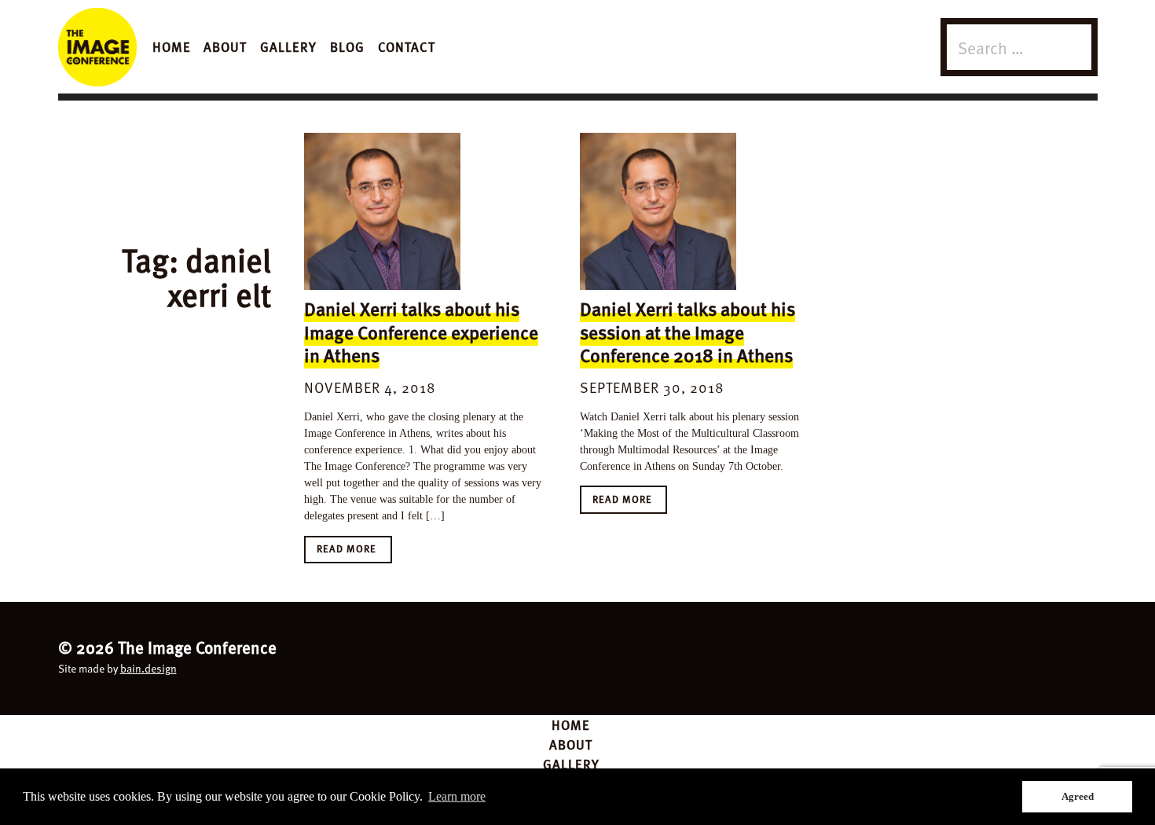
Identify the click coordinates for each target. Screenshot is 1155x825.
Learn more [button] (457, 796)
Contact (406, 46)
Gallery (288, 46)
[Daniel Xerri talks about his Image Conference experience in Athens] (382, 211)
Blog (347, 46)
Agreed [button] (1078, 796)
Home (171, 46)
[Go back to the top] (577, 655)
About (225, 46)
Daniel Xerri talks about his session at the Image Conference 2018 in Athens (687, 331)
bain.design (148, 668)
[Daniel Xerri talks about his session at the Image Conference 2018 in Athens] (658, 211)
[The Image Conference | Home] (97, 47)
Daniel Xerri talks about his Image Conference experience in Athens (421, 331)
